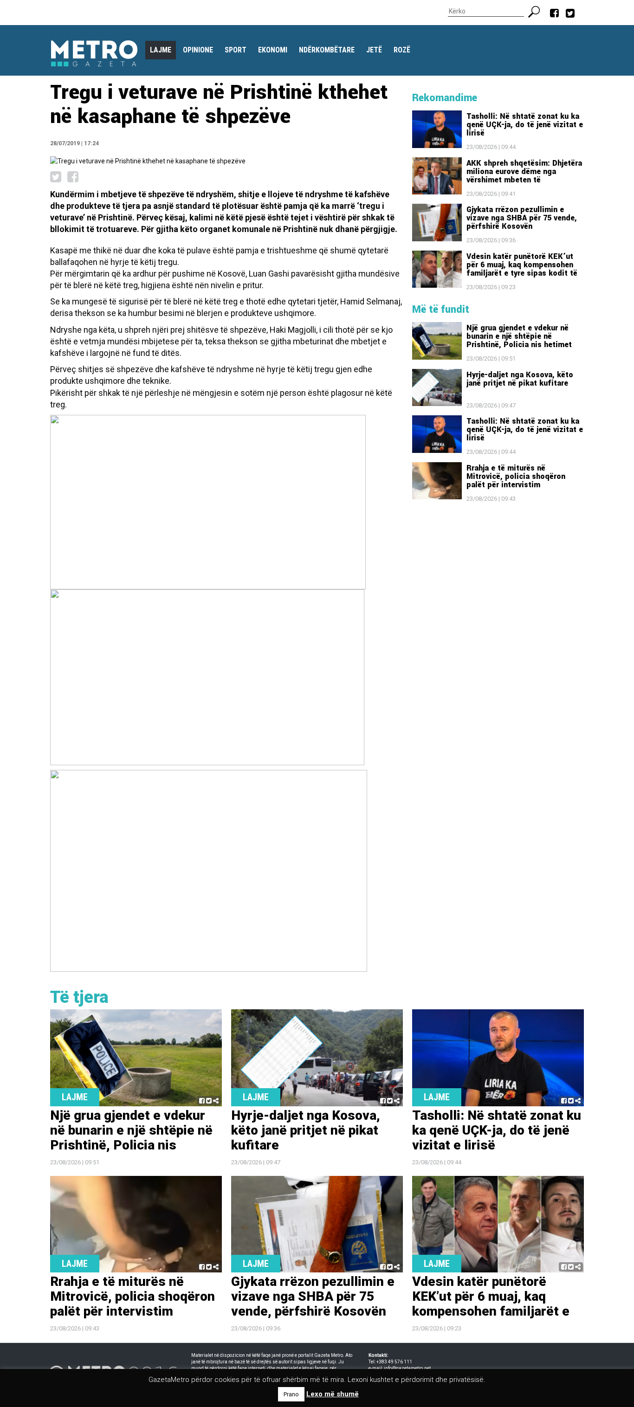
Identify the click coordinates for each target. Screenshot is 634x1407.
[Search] (537, 10)
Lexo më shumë (332, 1394)
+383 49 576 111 (394, 1361)
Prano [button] (291, 1394)
